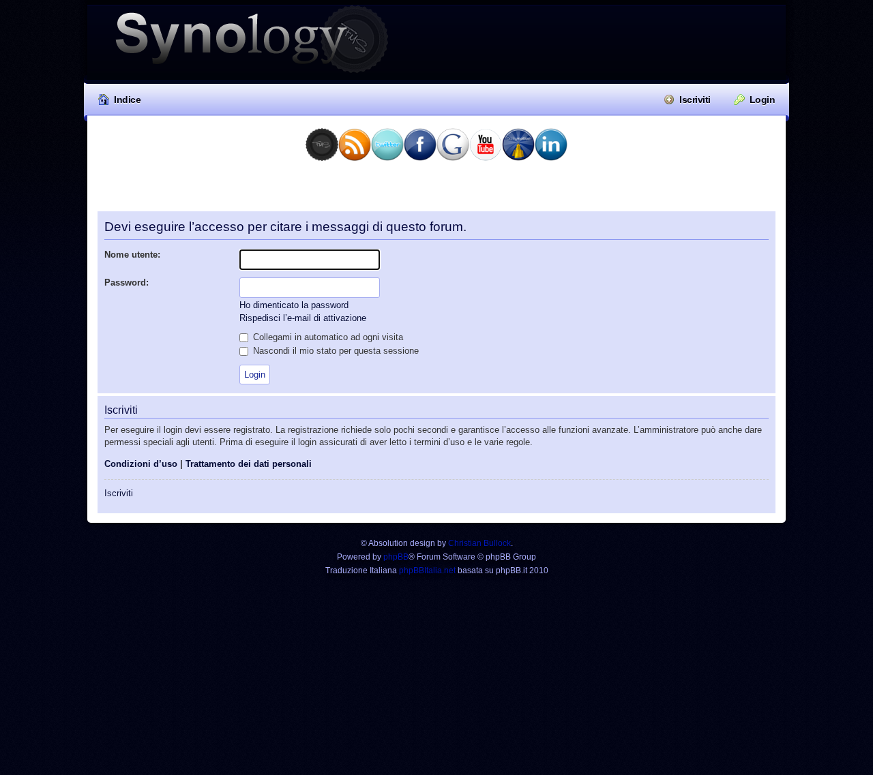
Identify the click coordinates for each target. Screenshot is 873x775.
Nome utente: (132, 254)
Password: (126, 282)
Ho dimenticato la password (294, 305)
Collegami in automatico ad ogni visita (326, 337)
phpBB (396, 557)
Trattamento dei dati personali (249, 464)
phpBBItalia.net (427, 570)
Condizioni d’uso (140, 464)
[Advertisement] (436, 190)
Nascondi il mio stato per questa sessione (334, 351)
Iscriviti (695, 99)
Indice (127, 99)
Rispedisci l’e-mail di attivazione (302, 318)
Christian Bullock (479, 543)
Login (762, 99)
